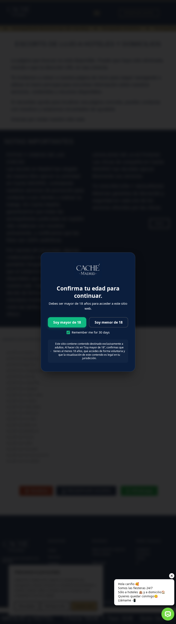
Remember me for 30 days (91, 332)
